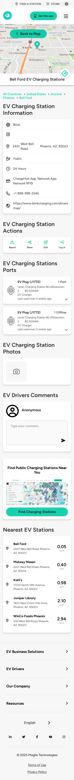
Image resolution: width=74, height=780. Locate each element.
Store (55, 4)
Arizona (56, 94)
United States (36, 94)
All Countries (12, 94)
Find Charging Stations (37, 512)
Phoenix (8, 98)
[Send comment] (63, 440)
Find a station (30, 4)
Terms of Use (37, 765)
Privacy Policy (37, 772)
